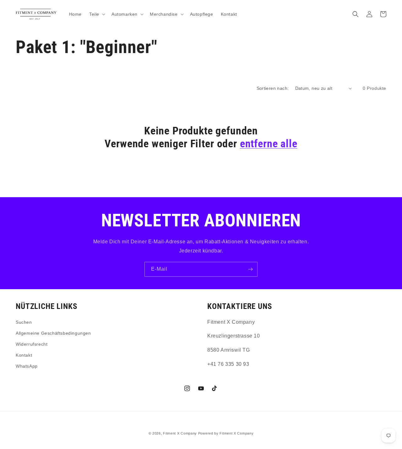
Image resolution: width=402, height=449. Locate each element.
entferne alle (268, 144)
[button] (96, 14)
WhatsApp (27, 366)
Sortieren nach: (273, 88)
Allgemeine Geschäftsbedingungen (53, 333)
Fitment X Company (180, 433)
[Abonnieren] (250, 269)
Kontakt (24, 355)
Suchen (24, 322)
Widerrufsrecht (31, 344)
